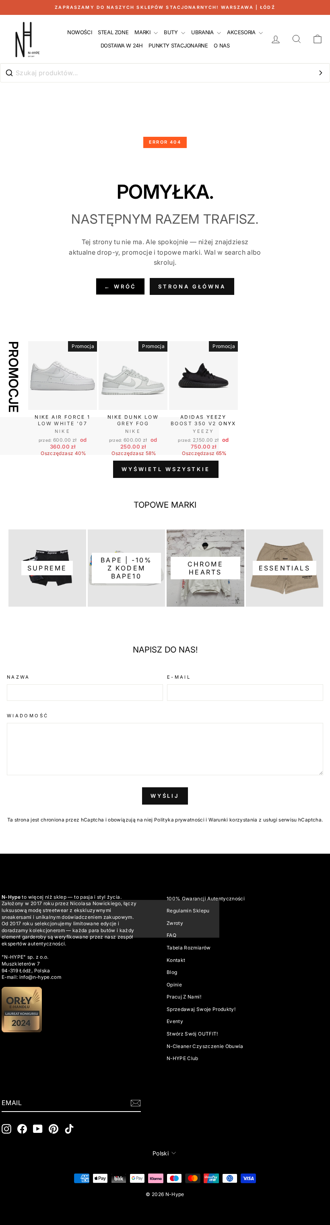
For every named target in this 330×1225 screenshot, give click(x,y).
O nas (221, 45)
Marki (143, 32)
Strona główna (192, 286)
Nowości (79, 32)
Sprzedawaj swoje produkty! (201, 1009)
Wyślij (165, 796)
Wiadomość (27, 716)
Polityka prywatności (179, 820)
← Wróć (120, 286)
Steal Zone (113, 32)
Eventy (175, 1021)
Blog (172, 972)
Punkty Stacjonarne (178, 45)
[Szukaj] (321, 73)
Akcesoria (242, 32)
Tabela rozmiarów (189, 948)
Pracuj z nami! (184, 997)
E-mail (179, 677)
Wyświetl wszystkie (166, 469)
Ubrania (203, 32)
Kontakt (176, 960)
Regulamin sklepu (188, 911)
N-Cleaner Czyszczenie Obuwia (205, 1046)
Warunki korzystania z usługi (243, 820)
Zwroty (175, 923)
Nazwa (18, 677)
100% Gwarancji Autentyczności (206, 899)
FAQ (171, 935)
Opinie (174, 985)
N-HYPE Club (182, 1058)
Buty (171, 32)
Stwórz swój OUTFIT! (192, 1034)
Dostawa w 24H (122, 45)
